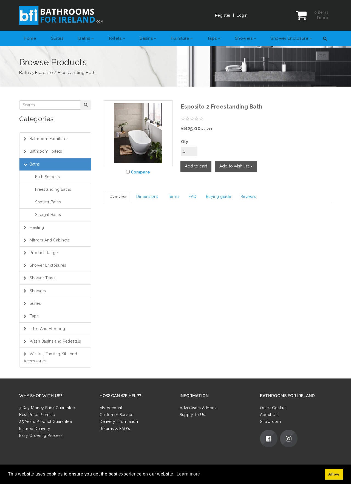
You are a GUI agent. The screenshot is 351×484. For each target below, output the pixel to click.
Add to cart (196, 166)
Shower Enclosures (48, 265)
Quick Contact (273, 408)
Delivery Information (119, 421)
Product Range (44, 252)
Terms (174, 196)
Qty (184, 141)
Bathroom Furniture (48, 138)
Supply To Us (192, 414)
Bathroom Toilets (46, 151)
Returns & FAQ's (115, 428)
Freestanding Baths (53, 189)
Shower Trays (42, 278)
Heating (37, 227)
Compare (140, 172)
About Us (269, 414)
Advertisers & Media (199, 408)
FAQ (193, 196)
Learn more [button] (188, 474)
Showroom (270, 421)
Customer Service (116, 414)
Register (223, 15)
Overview (118, 196)
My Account (111, 408)
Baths (35, 164)
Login (242, 15)
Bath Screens (47, 177)
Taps (34, 316)
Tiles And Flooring (47, 328)
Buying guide (218, 196)
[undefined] (138, 133)
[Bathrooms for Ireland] (61, 15)
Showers (38, 291)
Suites (35, 303)
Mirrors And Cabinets (50, 240)
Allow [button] (333, 474)
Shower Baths (48, 202)
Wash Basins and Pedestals (55, 341)
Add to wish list (234, 166)
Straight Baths (48, 214)
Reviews (248, 196)
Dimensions (147, 196)
